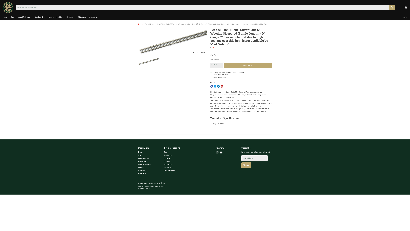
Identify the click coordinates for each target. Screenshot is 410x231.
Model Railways (24, 17)
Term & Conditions (154, 183)
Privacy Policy (142, 183)
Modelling (167, 167)
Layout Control (169, 171)
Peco (214, 48)
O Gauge (167, 161)
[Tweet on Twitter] (215, 86)
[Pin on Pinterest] (222, 86)
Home (5, 17)
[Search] (392, 7)
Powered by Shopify (144, 188)
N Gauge (167, 158)
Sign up (246, 165)
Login (405, 17)
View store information (220, 77)
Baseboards (39, 17)
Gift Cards (82, 17)
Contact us (93, 17)
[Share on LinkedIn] (218, 86)
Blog (164, 183)
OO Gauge (168, 155)
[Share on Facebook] (211, 86)
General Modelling (55, 17)
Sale (12, 17)
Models (70, 17)
